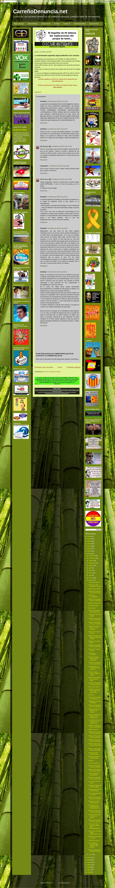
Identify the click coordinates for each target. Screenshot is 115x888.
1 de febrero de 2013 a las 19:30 (61, 179)
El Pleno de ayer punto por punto (94, 837)
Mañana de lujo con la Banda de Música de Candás (95, 637)
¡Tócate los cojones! (94, 582)
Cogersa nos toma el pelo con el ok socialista (94, 628)
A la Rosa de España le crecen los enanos (94, 816)
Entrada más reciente (44, 367)
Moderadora (44, 146)
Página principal (19, 23)
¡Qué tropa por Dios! (94, 588)
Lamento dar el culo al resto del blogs (94, 790)
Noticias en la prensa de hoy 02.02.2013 (94, 820)
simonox (54, 883)
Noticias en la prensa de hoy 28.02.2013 (94, 591)
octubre (91, 560)
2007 (88, 869)
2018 (88, 541)
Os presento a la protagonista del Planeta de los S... (94, 806)
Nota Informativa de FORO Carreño (94, 757)
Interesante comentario (92, 653)
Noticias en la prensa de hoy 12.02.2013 (94, 732)
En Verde (57, 23)
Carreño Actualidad (80, 23)
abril (90, 575)
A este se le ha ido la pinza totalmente (94, 611)
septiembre (92, 563)
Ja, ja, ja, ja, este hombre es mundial (94, 585)
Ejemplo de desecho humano (94, 632)
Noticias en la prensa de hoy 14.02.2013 (94, 705)
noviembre (92, 558)
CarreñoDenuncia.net (40, 11)
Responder (43, 123)
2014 (88, 551)
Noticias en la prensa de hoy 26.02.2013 (94, 619)
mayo (90, 572)
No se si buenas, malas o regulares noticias (94, 673)
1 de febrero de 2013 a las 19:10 (59, 166)
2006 (88, 872)
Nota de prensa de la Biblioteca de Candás (94, 710)
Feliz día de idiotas (93, 686)
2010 (88, 862)
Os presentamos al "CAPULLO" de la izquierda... (94, 668)
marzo (90, 577)
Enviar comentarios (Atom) (52, 371)
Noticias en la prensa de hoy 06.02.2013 (94, 770)
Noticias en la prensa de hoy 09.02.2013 (94, 744)
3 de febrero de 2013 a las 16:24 (57, 228)
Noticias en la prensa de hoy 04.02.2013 (94, 797)
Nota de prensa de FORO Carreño (93, 801)
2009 (88, 865)
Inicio (60, 367)
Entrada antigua (73, 367)
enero (90, 854)
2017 (88, 543)
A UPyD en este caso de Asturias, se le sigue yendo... (94, 691)
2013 (88, 553)
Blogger (72, 883)
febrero (91, 580)
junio (90, 570)
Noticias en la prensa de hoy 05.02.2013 (94, 778)
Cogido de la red (93, 729)
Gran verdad (92, 608)
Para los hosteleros (93, 763)
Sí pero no (91, 694)
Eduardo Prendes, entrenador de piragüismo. (93, 658)
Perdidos (91, 760)
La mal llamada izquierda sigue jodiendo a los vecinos (93, 845)
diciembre (91, 555)
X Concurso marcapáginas (93, 595)
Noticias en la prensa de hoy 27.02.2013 (94, 599)
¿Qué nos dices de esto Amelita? (93, 774)
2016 (88, 546)
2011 (88, 860)
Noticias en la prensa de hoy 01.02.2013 (94, 850)
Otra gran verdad (93, 605)
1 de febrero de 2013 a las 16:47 (57, 129)
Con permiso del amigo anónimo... (94, 753)
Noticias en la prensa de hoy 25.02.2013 (94, 623)
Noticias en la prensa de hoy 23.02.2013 (94, 645)
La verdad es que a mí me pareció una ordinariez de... (94, 721)
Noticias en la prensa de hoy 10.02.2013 (94, 740)
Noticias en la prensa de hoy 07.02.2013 (94, 766)
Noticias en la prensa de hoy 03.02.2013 (94, 811)
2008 (88, 867)
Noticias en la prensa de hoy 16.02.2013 (94, 663)
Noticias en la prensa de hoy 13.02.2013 (94, 726)
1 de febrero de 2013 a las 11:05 (57, 101)
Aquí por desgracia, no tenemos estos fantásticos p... (94, 716)
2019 (88, 539)
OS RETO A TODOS (20, 130)
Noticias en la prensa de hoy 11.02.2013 (94, 736)
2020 (88, 536)
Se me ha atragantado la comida (94, 794)
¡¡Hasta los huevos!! (94, 840)
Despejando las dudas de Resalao (94, 701)
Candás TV (66, 23)
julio (90, 568)
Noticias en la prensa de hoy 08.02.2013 (94, 749)
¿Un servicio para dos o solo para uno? (94, 697)
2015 (88, 548)
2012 (88, 857)
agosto (91, 565)
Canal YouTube (94, 23)
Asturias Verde (46, 23)
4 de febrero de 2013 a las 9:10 (57, 272)
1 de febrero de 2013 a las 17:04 (61, 146)
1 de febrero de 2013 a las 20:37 (57, 197)
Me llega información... (94, 603)
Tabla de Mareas (33, 23)
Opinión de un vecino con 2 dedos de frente (94, 679)
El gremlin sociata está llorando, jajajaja (94, 786)
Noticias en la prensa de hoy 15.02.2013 (94, 683)
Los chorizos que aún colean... (94, 782)
